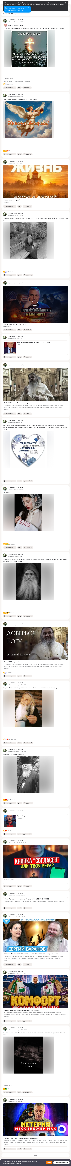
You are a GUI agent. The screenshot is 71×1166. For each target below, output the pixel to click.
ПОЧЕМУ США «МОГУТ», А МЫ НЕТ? (14, 325)
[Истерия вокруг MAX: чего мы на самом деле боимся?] (35, 1125)
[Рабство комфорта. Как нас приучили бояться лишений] (35, 997)
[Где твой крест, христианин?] (35, 821)
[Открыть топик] (35, 99)
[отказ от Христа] (35, 864)
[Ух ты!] (8, 613)
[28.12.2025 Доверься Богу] (35, 648)
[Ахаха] (6, 1089)
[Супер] (8, 151)
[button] (9, 88)
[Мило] (6, 800)
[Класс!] (4, 84)
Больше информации (57, 4)
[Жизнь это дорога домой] (35, 184)
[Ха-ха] (6, 151)
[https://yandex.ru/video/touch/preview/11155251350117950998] (35, 901)
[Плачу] (8, 544)
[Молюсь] (6, 84)
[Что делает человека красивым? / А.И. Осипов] (35, 348)
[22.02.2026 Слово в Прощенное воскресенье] (35, 389)
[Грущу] (6, 613)
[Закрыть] (28, 8)
